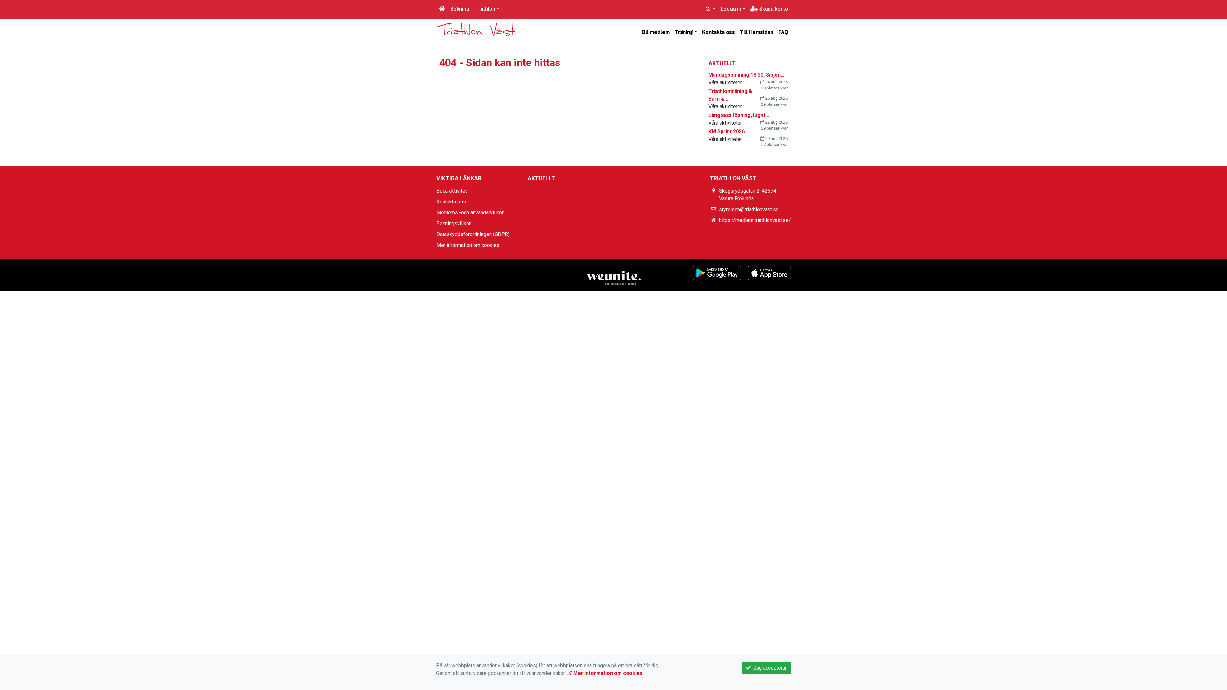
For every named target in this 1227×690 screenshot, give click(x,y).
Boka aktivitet (451, 191)
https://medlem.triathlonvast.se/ (755, 220)
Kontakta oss (718, 32)
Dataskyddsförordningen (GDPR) (473, 234)
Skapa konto (773, 9)
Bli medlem (656, 32)
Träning (684, 32)
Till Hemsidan (756, 32)
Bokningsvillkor (453, 223)
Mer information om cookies (467, 245)
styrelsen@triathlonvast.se (749, 209)
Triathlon (485, 9)
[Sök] (710, 9)
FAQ (783, 32)
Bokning (459, 9)
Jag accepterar (769, 668)
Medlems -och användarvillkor (470, 213)
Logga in (731, 9)
